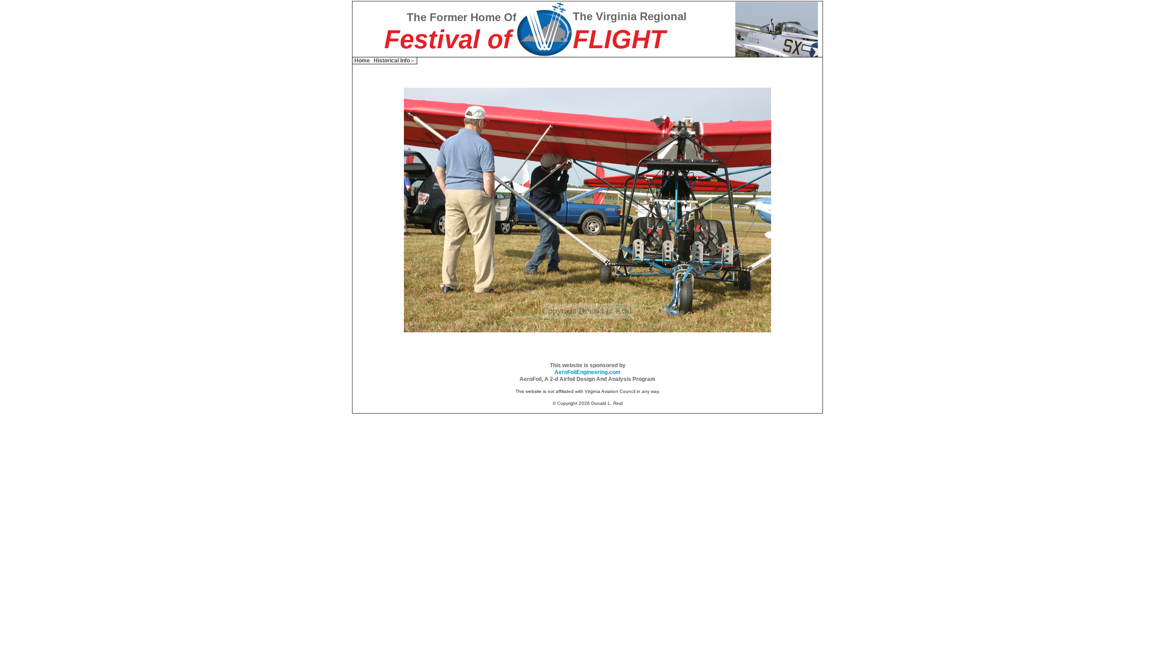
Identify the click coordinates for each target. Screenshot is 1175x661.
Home (362, 60)
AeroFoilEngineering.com (587, 372)
